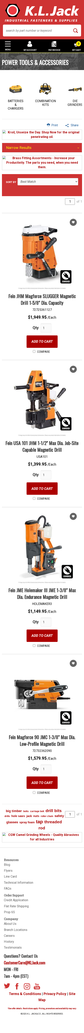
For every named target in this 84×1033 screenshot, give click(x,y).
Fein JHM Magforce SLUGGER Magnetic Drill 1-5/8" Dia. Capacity (42, 299)
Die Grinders (75, 103)
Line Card (10, 876)
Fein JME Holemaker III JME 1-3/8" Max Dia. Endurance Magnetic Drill (42, 593)
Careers (9, 936)
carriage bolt (37, 811)
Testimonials (13, 947)
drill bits (54, 810)
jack (29, 816)
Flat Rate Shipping (16, 906)
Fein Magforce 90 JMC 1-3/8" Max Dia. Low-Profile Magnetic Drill (42, 740)
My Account (30, 50)
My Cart (76, 46)
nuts (36, 816)
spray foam (27, 822)
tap (39, 821)
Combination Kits (45, 103)
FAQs (7, 888)
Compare (43, 351)
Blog (7, 865)
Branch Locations (15, 930)
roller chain (47, 816)
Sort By (11, 182)
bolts (26, 811)
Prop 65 (9, 912)
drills (7, 816)
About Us (10, 924)
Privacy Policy (55, 994)
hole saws (18, 816)
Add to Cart (42, 341)
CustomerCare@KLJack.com (24, 963)
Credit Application (16, 900)
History (9, 941)
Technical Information (18, 882)
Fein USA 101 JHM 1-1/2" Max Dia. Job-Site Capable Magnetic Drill (42, 446)
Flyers (8, 870)
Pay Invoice (54, 50)
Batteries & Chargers (15, 104)
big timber (14, 811)
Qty (36, 327)
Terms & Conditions (25, 994)
